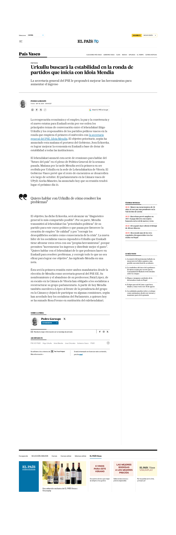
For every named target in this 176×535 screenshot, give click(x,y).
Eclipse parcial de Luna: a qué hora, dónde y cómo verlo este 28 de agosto (141, 286)
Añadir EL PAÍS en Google (100, 110)
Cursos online (66, 456)
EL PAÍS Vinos (96, 456)
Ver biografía (47, 323)
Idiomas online (80, 456)
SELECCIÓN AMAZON (39, 456)
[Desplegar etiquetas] (108, 343)
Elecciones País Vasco (94, 55)
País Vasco (29, 54)
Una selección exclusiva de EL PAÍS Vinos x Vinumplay (60, 489)
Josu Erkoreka (70, 343)
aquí (81, 354)
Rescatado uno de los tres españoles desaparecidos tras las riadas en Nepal (139, 235)
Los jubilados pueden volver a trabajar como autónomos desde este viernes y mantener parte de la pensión (141, 293)
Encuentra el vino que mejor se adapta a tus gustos (100, 480)
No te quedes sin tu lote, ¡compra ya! (145, 480)
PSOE (93, 343)
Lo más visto (130, 254)
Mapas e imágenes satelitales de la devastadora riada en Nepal (139, 279)
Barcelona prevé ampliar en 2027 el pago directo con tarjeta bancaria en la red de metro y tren (139, 218)
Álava (118, 55)
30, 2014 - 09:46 (43, 103)
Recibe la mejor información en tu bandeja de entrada (53, 332)
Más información (37, 354)
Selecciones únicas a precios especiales (121, 480)
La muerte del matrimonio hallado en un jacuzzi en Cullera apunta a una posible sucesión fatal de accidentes (141, 261)
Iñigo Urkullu (47, 343)
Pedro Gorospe (38, 101)
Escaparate (23, 456)
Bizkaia (124, 55)
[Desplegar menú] (21, 41)
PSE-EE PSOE (36, 343)
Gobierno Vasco (109, 55)
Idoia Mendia (58, 343)
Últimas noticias (151, 55)
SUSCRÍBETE (137, 35)
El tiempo (140, 55)
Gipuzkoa (132, 55)
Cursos (54, 456)
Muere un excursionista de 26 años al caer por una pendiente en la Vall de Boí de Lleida (140, 209)
